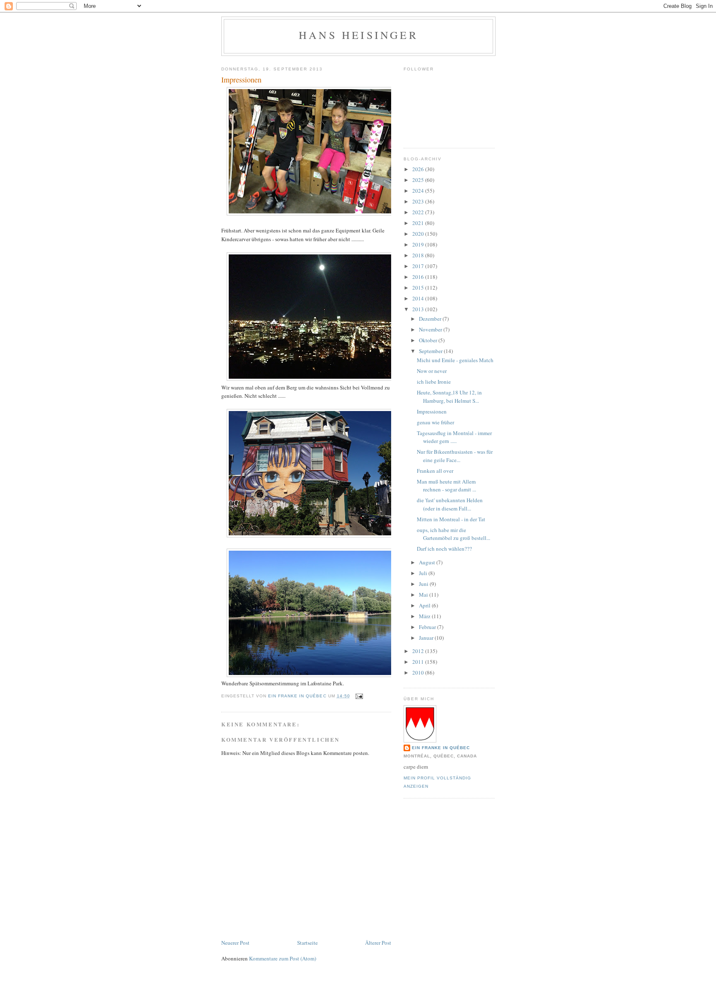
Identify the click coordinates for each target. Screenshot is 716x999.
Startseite (307, 942)
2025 (418, 180)
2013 (418, 309)
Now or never (432, 371)
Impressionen (432, 411)
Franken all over (435, 470)
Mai (424, 594)
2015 (418, 287)
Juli (423, 573)
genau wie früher (435, 422)
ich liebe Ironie (434, 381)
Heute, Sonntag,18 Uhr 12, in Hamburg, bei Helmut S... (449, 396)
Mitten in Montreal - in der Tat (451, 519)
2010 (418, 672)
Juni (424, 584)
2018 (418, 255)
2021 (418, 223)
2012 (418, 651)
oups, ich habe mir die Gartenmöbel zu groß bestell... (453, 534)
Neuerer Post (235, 942)
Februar (428, 627)
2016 (418, 277)
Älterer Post (378, 942)
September (431, 351)
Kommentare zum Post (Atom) (282, 958)
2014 (418, 298)
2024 (418, 190)
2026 (418, 169)
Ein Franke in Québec (441, 747)
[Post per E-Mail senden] (359, 696)
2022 (418, 212)
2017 (418, 266)
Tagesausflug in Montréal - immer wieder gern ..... (454, 437)
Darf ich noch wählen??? (444, 548)
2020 (418, 233)
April (425, 605)
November (431, 329)
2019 (418, 244)
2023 (418, 201)
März (425, 616)
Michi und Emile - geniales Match (455, 360)
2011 (418, 661)
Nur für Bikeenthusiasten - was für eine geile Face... (455, 456)
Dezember (431, 318)
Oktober (428, 340)
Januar (427, 637)
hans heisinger (358, 35)
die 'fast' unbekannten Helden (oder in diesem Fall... (450, 504)
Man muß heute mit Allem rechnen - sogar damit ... (446, 485)
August (427, 562)
